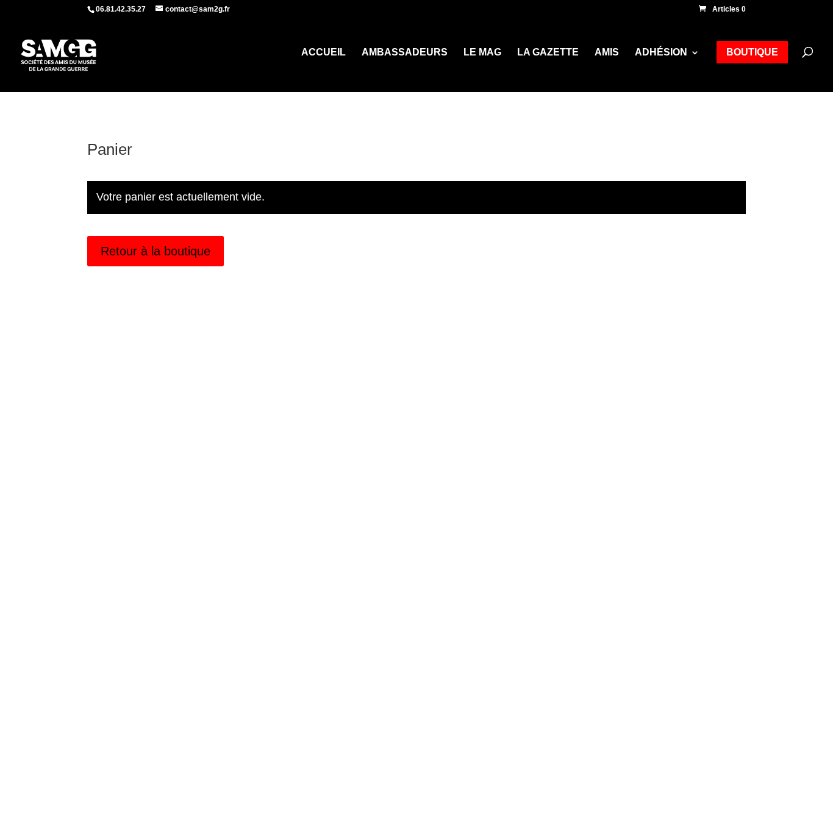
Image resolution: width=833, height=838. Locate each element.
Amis (607, 52)
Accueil (323, 52)
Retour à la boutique (155, 251)
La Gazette (548, 52)
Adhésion (661, 52)
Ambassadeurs (405, 52)
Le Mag (482, 52)
